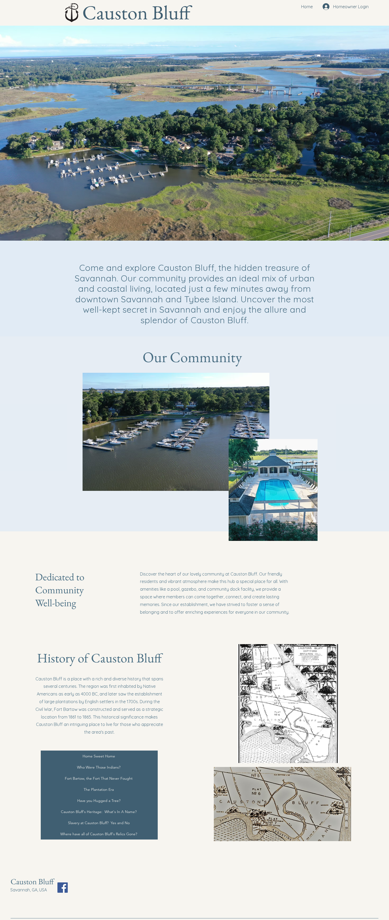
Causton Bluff (32, 881)
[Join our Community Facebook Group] (62, 887)
